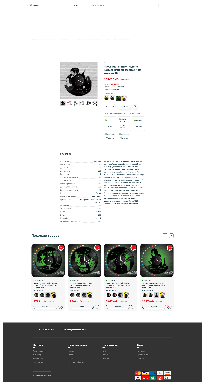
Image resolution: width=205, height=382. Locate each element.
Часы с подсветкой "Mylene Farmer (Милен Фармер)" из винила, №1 (118, 98)
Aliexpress (138, 126)
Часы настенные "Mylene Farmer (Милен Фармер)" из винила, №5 (48, 295)
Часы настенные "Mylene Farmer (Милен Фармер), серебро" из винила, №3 (114, 295)
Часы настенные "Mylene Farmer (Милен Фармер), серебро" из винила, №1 (112, 98)
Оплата (105, 355)
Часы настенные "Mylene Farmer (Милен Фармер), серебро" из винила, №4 (78, 295)
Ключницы (37, 355)
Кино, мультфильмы (76, 362)
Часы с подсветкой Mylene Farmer (124, 98)
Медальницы (38, 359)
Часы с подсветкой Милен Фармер (90, 295)
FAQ (104, 351)
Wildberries (110, 138)
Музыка (54, 39)
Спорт (70, 355)
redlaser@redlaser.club (74, 330)
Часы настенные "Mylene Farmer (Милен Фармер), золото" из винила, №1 (106, 98)
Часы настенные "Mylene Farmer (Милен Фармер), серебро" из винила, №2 (150, 295)
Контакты (141, 351)
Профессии (72, 359)
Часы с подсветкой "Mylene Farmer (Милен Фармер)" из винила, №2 (154, 285)
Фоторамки (38, 362)
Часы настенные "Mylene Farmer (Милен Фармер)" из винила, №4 (84, 295)
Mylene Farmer (80, 39)
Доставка (106, 359)
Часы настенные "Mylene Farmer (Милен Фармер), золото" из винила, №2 (144, 295)
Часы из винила (43, 39)
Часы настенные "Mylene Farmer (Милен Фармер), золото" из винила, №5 (36, 295)
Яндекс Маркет (122, 126)
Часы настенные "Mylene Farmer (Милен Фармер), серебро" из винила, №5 (42, 295)
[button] (165, 235)
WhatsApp (124, 138)
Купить (123, 106)
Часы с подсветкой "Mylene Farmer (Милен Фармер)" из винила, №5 (45, 285)
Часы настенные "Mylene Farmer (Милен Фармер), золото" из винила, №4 (72, 295)
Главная (33, 39)
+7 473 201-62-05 (45, 330)
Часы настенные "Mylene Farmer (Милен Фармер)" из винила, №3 (120, 295)
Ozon (110, 126)
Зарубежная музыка (66, 39)
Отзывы (140, 359)
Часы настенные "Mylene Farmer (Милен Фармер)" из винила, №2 (156, 295)
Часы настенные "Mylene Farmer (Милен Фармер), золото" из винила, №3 (108, 295)
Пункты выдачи (143, 355)
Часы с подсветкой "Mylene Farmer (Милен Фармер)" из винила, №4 (82, 285)
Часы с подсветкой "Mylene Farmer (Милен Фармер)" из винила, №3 (118, 285)
